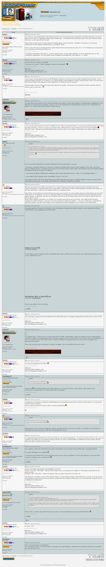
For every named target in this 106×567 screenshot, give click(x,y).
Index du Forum (5, 28)
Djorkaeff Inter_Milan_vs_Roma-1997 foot (38, 296)
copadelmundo (36, 298)
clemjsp (34, 249)
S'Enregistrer (63, 15)
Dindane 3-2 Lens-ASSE (32, 248)
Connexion (50, 16)
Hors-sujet (14, 28)
